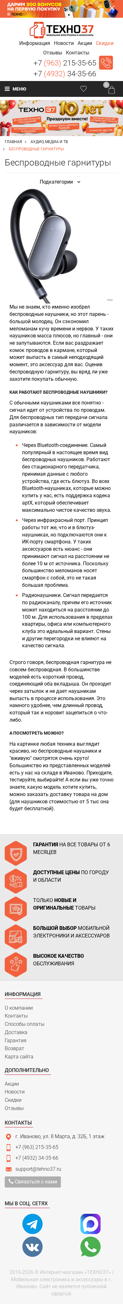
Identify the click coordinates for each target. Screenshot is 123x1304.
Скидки (13, 1100)
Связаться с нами (35, 1182)
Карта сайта (19, 1057)
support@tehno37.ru (38, 1169)
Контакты (16, 1016)
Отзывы (14, 1108)
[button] (34, 43)
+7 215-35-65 (64, 63)
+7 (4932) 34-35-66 (36, 1158)
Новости (15, 1092)
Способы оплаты (24, 1024)
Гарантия (15, 1041)
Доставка (16, 1032)
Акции (12, 1084)
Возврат (14, 1048)
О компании (19, 1008)
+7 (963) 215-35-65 (36, 1147)
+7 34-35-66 (64, 73)
